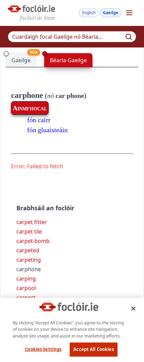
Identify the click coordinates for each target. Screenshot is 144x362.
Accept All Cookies (93, 349)
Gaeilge (110, 12)
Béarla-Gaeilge (68, 60)
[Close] (133, 308)
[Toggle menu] (129, 13)
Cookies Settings (43, 349)
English (88, 12)
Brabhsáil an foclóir (45, 208)
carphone (27, 95)
